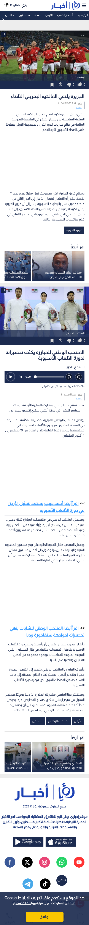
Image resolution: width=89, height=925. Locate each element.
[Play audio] (10, 377)
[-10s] (69, 377)
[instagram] (44, 862)
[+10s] (79, 377)
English (15, 5)
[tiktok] (45, 883)
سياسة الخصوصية (24, 903)
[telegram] (27, 883)
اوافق (44, 917)
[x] (27, 862)
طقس (9, 15)
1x (20, 377)
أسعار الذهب (65, 15)
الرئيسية (83, 15)
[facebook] (10, 862)
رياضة (79, 107)
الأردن (48, 15)
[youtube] (79, 862)
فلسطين (24, 15)
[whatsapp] (61, 862)
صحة (37, 15)
